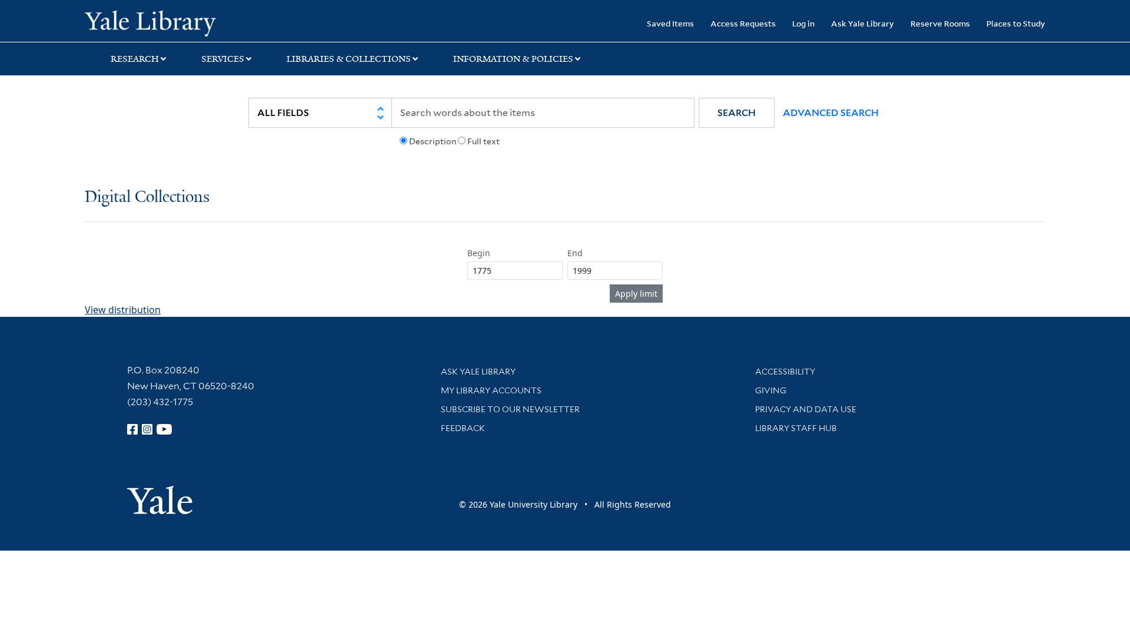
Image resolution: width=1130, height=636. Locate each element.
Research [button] (135, 59)
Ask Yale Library (862, 23)
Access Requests (743, 23)
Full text (483, 141)
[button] (737, 113)
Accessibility (785, 371)
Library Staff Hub (796, 428)
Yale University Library (157, 22)
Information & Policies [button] (513, 59)
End (575, 253)
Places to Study (1015, 23)
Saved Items (670, 23)
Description (432, 141)
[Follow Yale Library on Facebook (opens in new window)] (132, 429)
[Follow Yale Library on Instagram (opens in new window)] (147, 429)
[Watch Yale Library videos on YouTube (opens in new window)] (164, 429)
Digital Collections (147, 197)
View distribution (123, 309)
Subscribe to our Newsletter (510, 409)
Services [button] (222, 59)
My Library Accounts (491, 390)
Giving (770, 390)
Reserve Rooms (940, 23)
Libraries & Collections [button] (349, 59)
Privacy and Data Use (805, 409)
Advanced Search (831, 112)
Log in (803, 23)
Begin (478, 253)
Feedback (463, 428)
